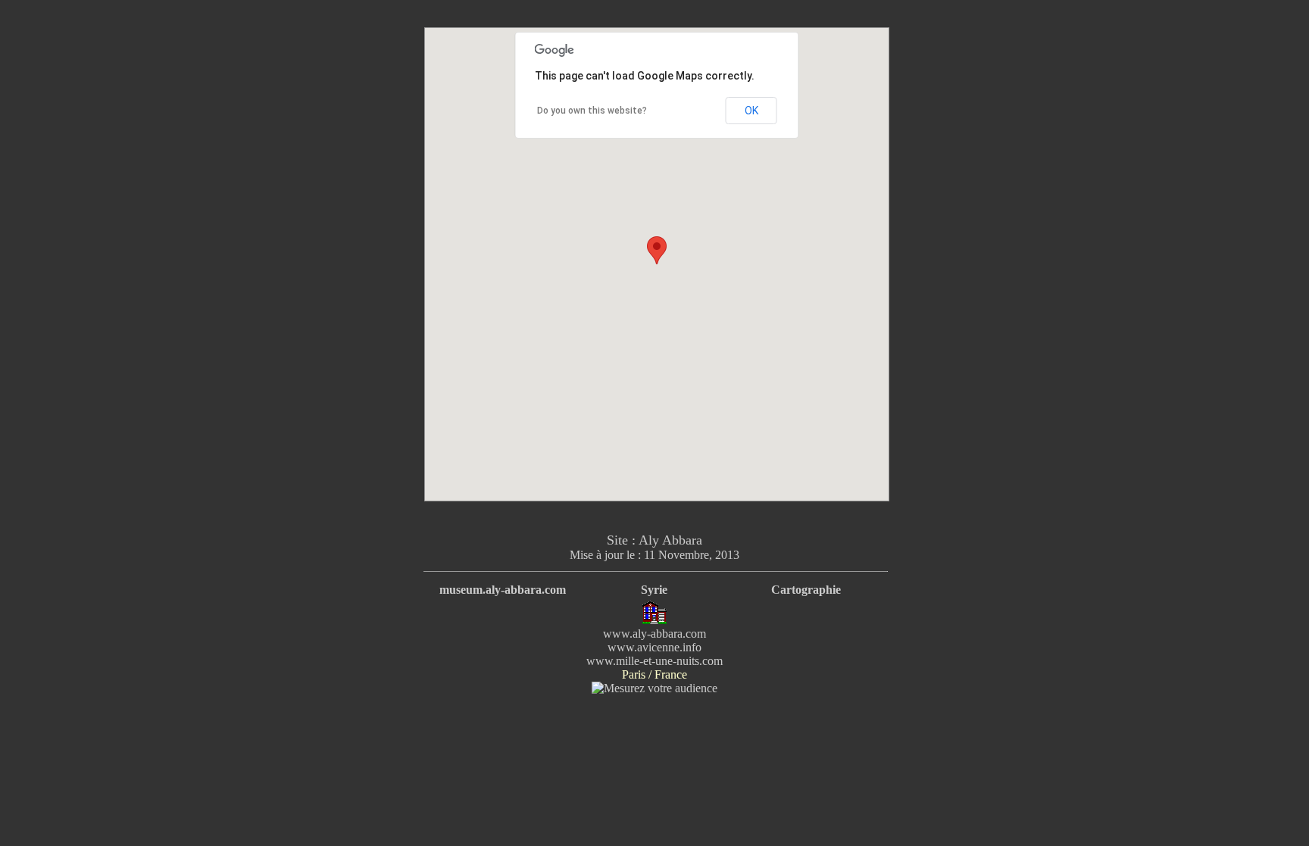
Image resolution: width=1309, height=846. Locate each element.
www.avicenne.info (654, 647)
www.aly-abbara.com (654, 633)
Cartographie (806, 589)
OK (751, 111)
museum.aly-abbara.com (502, 589)
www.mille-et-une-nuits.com (654, 660)
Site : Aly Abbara (654, 540)
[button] (657, 250)
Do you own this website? (592, 110)
